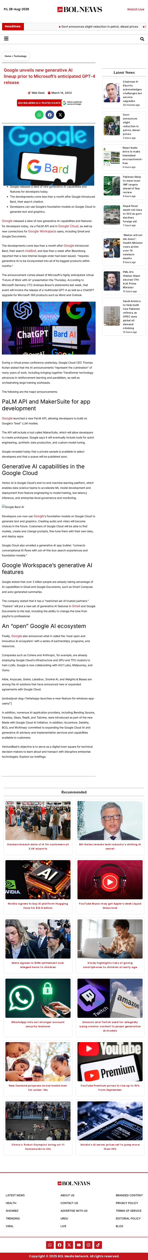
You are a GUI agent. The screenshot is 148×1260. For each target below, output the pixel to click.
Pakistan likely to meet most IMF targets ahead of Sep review (132, 184)
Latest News (15, 1195)
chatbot (30, 251)
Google (7, 221)
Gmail (76, 606)
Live (63, 1226)
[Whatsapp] (50, 1245)
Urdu (64, 1218)
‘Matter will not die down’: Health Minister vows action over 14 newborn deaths (133, 247)
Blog (119, 1226)
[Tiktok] (98, 1245)
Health (11, 1203)
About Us (67, 1195)
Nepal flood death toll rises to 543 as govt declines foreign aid (132, 213)
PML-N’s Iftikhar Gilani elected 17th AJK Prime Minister (131, 279)
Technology (20, 56)
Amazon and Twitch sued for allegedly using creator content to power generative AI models (110, 1026)
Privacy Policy (127, 1203)
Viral (10, 1226)
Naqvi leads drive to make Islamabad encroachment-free (133, 155)
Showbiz (12, 1210)
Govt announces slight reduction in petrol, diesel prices (88, 26)
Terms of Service (128, 1210)
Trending (13, 1218)
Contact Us (69, 1203)
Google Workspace (42, 231)
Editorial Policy (128, 1218)
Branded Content (129, 1195)
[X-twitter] (69, 1245)
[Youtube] (79, 1245)
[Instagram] (88, 1245)
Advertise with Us (74, 1210)
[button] (39, 114)
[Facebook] (59, 1245)
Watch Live (135, 9)
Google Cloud (68, 226)
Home (8, 56)
